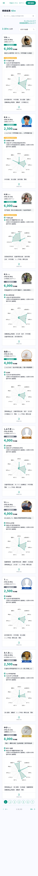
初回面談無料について (26, 23)
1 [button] (5, 802)
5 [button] (23, 802)
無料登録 (31, 3)
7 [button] (32, 802)
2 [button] (10, 802)
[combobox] (27, 29)
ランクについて (29, 21)
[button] (2, 802)
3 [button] (14, 802)
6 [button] (27, 802)
